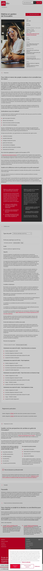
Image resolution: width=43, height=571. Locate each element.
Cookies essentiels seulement (27, 566)
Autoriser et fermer (15, 566)
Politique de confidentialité (26, 562)
